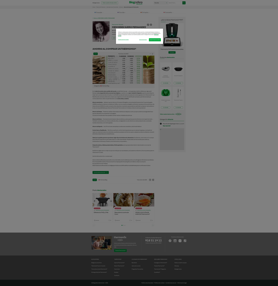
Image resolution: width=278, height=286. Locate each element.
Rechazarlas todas (143, 39)
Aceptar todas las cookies (155, 39)
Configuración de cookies (123, 39)
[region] (139, 36)
